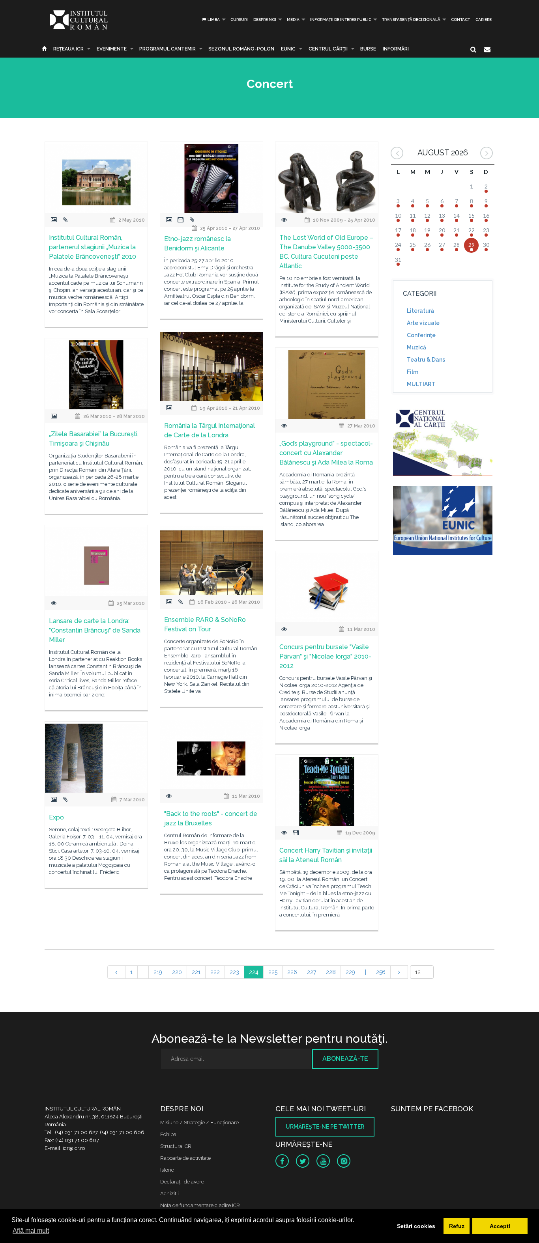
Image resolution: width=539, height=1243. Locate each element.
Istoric (167, 1170)
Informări (396, 49)
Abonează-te (345, 1058)
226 (292, 972)
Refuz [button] (456, 1226)
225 (272, 972)
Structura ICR (175, 1146)
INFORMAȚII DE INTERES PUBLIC (340, 19)
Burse (368, 49)
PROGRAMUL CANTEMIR (167, 49)
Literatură (420, 311)
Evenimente (112, 49)
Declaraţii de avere (182, 1182)
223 (234, 972)
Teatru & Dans (426, 359)
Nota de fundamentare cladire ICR (200, 1205)
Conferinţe (421, 335)
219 (157, 972)
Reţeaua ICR (68, 49)
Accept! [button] (500, 1226)
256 (381, 972)
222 (215, 972)
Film (412, 372)
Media (293, 19)
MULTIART (421, 384)
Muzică (416, 347)
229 (350, 972)
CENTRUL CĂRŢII (328, 49)
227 (311, 972)
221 (196, 972)
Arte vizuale (423, 323)
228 (331, 972)
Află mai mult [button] (31, 1230)
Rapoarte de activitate (185, 1158)
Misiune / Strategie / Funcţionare (199, 1122)
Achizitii (169, 1193)
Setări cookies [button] (416, 1226)
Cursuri (239, 19)
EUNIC (288, 49)
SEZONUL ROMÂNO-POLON (241, 49)
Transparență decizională (411, 19)
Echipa (168, 1134)
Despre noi (264, 19)
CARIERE (483, 19)
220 (177, 972)
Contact (460, 19)
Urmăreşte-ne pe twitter (325, 1127)
